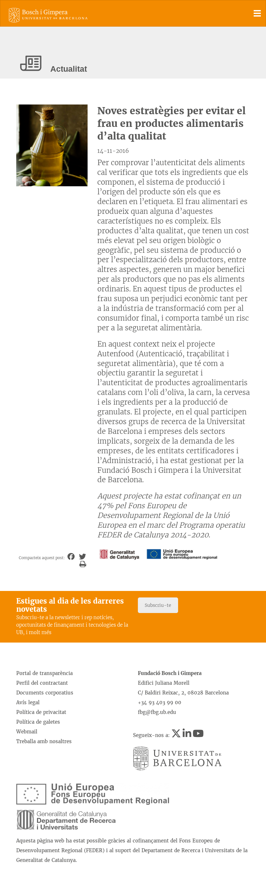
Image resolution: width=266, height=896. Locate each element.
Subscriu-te (158, 605)
